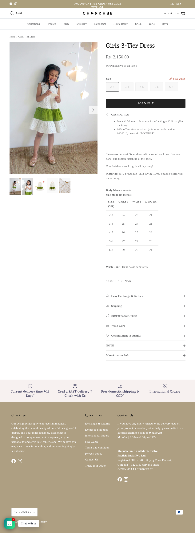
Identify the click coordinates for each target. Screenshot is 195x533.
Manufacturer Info (117, 355)
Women (51, 24)
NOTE (110, 345)
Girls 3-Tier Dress (26, 36)
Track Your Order (95, 465)
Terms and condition (97, 447)
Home (12, 36)
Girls (152, 24)
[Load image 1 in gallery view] (54, 108)
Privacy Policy (93, 453)
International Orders (97, 435)
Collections (33, 24)
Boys (165, 24)
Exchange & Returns (97, 423)
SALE (138, 24)
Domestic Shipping (96, 429)
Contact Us (91, 459)
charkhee (23, 521)
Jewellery (81, 24)
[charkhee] (97, 13)
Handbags (100, 24)
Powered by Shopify (37, 521)
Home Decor (120, 24)
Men (66, 24)
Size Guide (91, 441)
